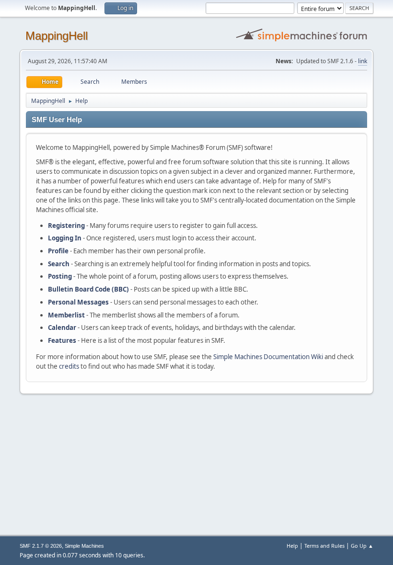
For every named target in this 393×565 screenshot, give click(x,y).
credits (69, 366)
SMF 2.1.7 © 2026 (41, 546)
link (362, 61)
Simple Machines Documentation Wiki (268, 356)
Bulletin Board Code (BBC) (88, 289)
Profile (58, 251)
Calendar (62, 327)
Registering (66, 225)
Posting (60, 276)
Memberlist (66, 315)
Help (292, 545)
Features (62, 340)
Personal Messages (78, 302)
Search (58, 264)
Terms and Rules (324, 545)
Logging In (64, 238)
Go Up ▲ (362, 545)
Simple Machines (84, 546)
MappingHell (56, 35)
